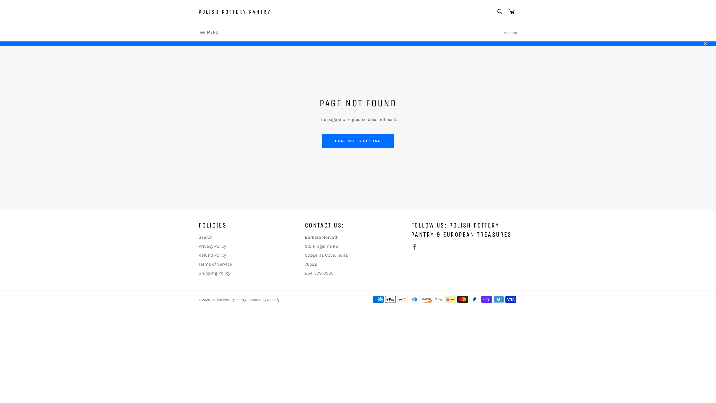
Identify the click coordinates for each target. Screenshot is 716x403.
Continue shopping (358, 141)
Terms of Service (215, 264)
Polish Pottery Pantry (235, 12)
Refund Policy (212, 255)
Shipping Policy (214, 273)
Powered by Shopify (263, 299)
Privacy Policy (212, 246)
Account (510, 33)
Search (206, 237)
